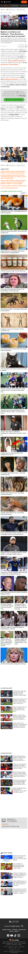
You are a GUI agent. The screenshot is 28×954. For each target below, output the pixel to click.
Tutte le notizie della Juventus (9, 188)
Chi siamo (5, 946)
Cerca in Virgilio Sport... (13, 926)
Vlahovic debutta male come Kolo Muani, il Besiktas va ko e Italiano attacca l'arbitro (13, 172)
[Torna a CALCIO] (2, 6)
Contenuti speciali (6, 929)
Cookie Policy (21, 946)
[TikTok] (15, 936)
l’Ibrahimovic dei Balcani (11, 79)
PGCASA (4, 943)
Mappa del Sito (22, 929)
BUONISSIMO (14, 944)
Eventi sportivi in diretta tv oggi (10, 826)
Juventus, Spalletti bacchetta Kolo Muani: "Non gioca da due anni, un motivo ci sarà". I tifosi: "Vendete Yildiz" (14, 176)
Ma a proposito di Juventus (16, 60)
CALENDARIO (14, 5)
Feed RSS (11, 931)
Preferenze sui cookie (12, 947)
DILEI (20, 943)
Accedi (24, 2)
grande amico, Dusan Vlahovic (9, 64)
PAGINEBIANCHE (9, 943)
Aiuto (19, 947)
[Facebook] (8, 936)
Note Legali (11, 946)
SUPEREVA (19, 944)
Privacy (16, 946)
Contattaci (15, 929)
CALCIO (5, 12)
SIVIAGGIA (24, 943)
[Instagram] (19, 936)
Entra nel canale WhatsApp (15, 99)
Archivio (16, 931)
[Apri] (2, 2)
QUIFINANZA (8, 944)
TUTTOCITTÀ (15, 943)
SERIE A (10, 12)
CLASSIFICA (23, 5)
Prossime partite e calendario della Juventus (14, 186)
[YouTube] (11, 936)
